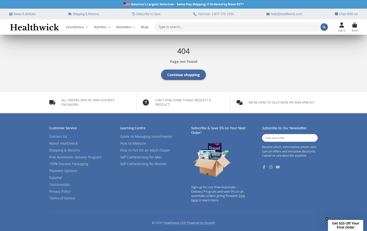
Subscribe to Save (148, 14)
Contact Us (58, 136)
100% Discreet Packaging (68, 163)
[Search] (324, 27)
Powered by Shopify (201, 223)
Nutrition (100, 27)
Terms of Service (62, 198)
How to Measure (133, 143)
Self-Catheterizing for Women (143, 163)
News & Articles (25, 14)
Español (55, 177)
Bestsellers (123, 27)
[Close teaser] (327, 219)
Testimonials (59, 184)
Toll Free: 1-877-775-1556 (216, 14)
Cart (355, 27)
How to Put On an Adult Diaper (145, 150)
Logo (34, 27)
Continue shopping (183, 74)
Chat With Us (348, 14)
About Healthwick (63, 143)
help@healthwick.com (286, 14)
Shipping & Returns (86, 14)
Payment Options (63, 170)
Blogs (145, 27)
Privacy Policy (59, 191)
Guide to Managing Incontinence (146, 136)
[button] (345, 225)
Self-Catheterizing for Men (141, 157)
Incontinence (75, 27)
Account (342, 27)
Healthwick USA (175, 223)
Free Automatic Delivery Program (75, 157)
